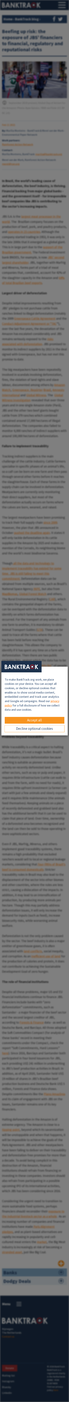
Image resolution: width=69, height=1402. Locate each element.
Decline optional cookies (34, 728)
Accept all (34, 720)
